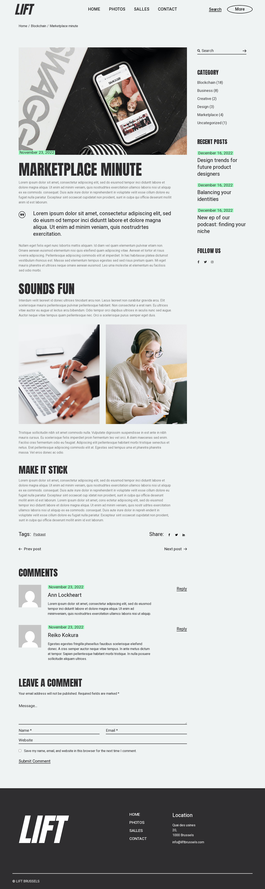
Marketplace (207, 115)
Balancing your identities (214, 196)
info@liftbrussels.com (188, 842)
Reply (182, 588)
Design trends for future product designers (217, 167)
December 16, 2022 (215, 153)
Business (205, 91)
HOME (134, 814)
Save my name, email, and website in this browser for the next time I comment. (80, 750)
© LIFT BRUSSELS (26, 881)
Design (203, 107)
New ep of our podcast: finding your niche (221, 224)
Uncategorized (209, 123)
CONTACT (138, 839)
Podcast (39, 534)
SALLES (136, 831)
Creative (204, 99)
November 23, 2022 (36, 152)
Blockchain (38, 26)
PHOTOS (137, 822)
